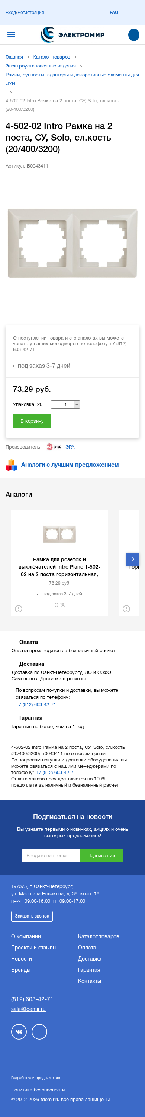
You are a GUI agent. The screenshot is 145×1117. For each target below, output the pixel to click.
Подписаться (101, 855)
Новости (21, 959)
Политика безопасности (38, 1090)
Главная (14, 57)
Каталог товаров (51, 57)
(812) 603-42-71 (32, 999)
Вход (11, 12)
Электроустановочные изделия (41, 66)
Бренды (20, 970)
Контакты (89, 981)
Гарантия (89, 970)
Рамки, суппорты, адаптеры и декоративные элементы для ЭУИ (72, 79)
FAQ (114, 12)
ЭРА (69, 447)
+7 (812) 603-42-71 (36, 704)
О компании (26, 936)
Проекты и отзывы (34, 948)
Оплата (87, 948)
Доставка (90, 959)
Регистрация (30, 12)
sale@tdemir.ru (28, 1009)
